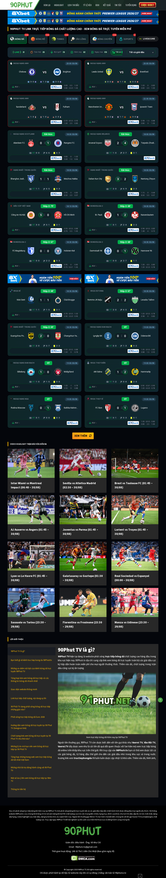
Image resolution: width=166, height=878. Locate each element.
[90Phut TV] (21, 4)
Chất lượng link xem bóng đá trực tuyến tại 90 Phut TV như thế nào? (31, 737)
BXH (97, 5)
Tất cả (120, 52)
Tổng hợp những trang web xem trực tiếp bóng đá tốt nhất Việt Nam (31, 758)
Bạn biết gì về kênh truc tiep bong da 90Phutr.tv (31, 660)
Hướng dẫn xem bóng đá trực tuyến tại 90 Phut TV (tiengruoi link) (31, 727)
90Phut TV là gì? (18, 651)
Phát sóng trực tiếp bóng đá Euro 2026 (28, 717)
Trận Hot (39, 52)
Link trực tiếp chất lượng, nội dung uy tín (28, 698)
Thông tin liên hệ (18, 789)
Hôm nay (79, 52)
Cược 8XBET (147, 5)
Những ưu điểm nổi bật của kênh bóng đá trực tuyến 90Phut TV (31, 670)
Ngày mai (101, 52)
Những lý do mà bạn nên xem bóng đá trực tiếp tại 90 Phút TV (30, 748)
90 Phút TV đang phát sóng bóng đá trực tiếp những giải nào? (30, 708)
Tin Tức (117, 5)
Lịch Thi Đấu (73, 5)
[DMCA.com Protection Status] (83, 857)
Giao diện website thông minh (24, 689)
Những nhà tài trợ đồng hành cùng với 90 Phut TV (31, 769)
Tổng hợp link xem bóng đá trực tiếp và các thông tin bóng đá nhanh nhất (30, 679)
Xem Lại (47, 5)
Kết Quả (107, 5)
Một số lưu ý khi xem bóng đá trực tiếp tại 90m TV (31, 779)
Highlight (59, 5)
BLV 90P (59, 52)
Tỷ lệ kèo (87, 5)
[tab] (17, 39)
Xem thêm (80, 436)
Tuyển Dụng (130, 5)
